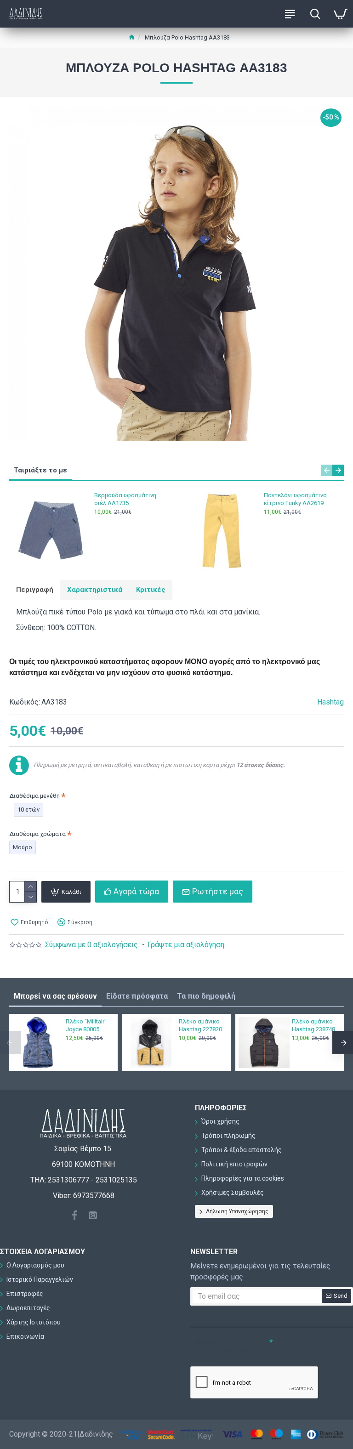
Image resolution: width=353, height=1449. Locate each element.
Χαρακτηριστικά (94, 589)
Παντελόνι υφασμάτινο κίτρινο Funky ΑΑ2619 (295, 499)
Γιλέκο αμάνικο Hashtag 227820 (200, 1025)
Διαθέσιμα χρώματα (37, 833)
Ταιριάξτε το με (40, 470)
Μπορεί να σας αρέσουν (55, 996)
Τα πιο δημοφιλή (206, 996)
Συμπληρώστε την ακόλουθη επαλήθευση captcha (221, 1350)
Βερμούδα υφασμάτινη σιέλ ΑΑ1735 (125, 499)
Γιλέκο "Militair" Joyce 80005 (86, 1025)
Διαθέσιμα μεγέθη (34, 795)
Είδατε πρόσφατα (137, 996)
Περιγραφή (34, 589)
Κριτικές (150, 589)
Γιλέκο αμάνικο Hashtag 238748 (313, 1025)
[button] (326, 470)
